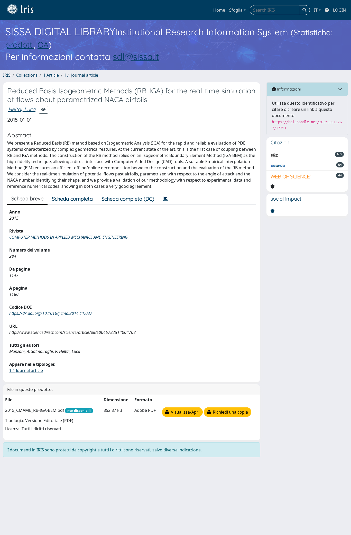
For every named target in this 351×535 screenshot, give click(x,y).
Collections (27, 75)
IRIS (7, 75)
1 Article (51, 75)
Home (219, 10)
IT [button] (316, 10)
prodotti (19, 45)
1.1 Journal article (81, 75)
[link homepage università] (24, 10)
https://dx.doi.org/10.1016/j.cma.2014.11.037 (50, 313)
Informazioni (288, 89)
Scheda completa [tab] (72, 198)
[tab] (165, 198)
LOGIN (339, 10)
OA (43, 45)
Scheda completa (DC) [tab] (127, 198)
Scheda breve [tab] (27, 198)
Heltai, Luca (21, 109)
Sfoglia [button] (236, 10)
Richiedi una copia (229, 412)
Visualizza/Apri (184, 412)
